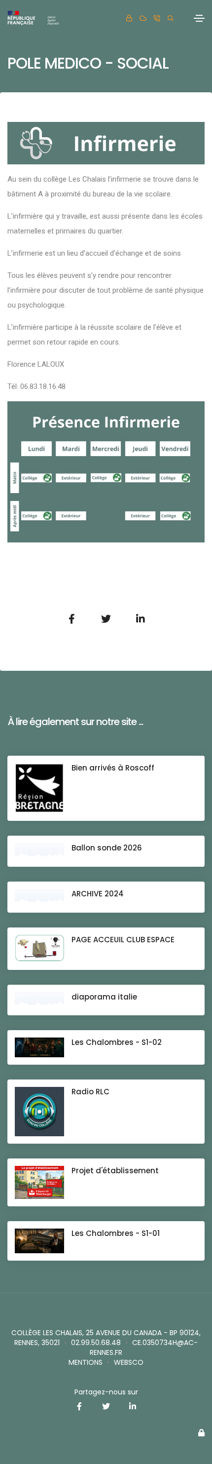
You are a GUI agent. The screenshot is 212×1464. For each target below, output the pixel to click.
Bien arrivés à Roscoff (112, 768)
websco (128, 1362)
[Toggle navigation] (199, 18)
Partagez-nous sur (106, 1392)
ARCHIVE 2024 (97, 893)
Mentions (86, 1362)
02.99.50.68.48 (96, 1343)
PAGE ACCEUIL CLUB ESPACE (123, 939)
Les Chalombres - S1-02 (116, 1042)
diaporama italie (104, 997)
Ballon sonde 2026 (106, 848)
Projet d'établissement (115, 1170)
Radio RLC (90, 1091)
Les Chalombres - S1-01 (115, 1233)
